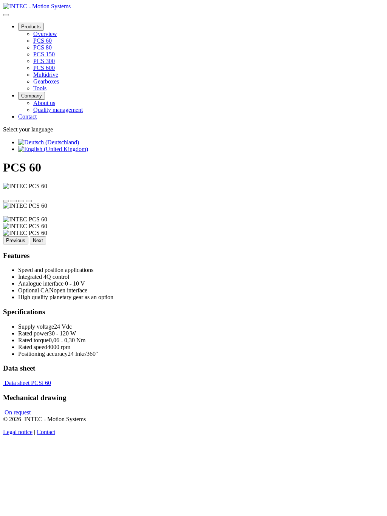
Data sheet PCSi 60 (27, 383)
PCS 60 (42, 40)
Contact (27, 116)
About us (44, 103)
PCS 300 (44, 61)
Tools (39, 88)
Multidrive (45, 74)
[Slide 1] (6, 201)
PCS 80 (42, 47)
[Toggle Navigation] (6, 15)
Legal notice (18, 432)
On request (17, 412)
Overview (45, 34)
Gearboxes (46, 81)
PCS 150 (44, 54)
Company (31, 96)
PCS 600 (44, 68)
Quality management (58, 110)
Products (31, 26)
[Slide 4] (29, 201)
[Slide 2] (14, 201)
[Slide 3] (21, 201)
